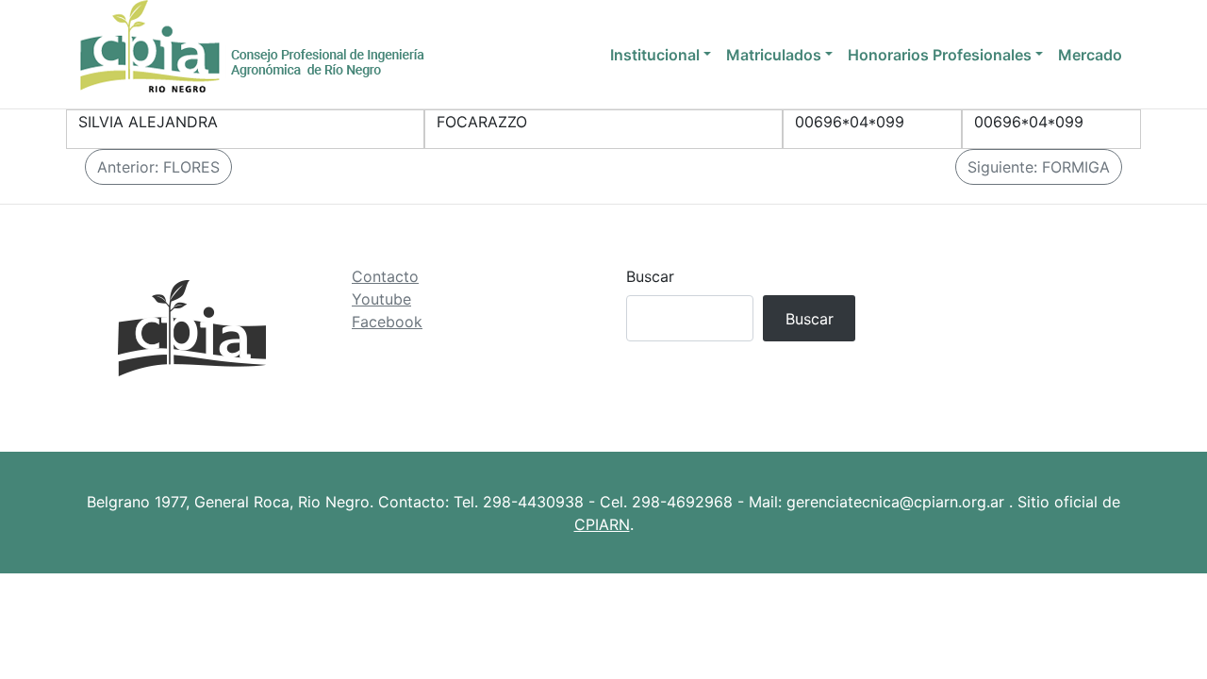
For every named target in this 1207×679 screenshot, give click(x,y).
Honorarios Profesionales (940, 54)
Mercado (1090, 54)
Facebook (387, 321)
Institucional (655, 54)
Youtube (381, 299)
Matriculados (773, 54)
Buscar (650, 276)
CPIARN (602, 524)
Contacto (385, 276)
